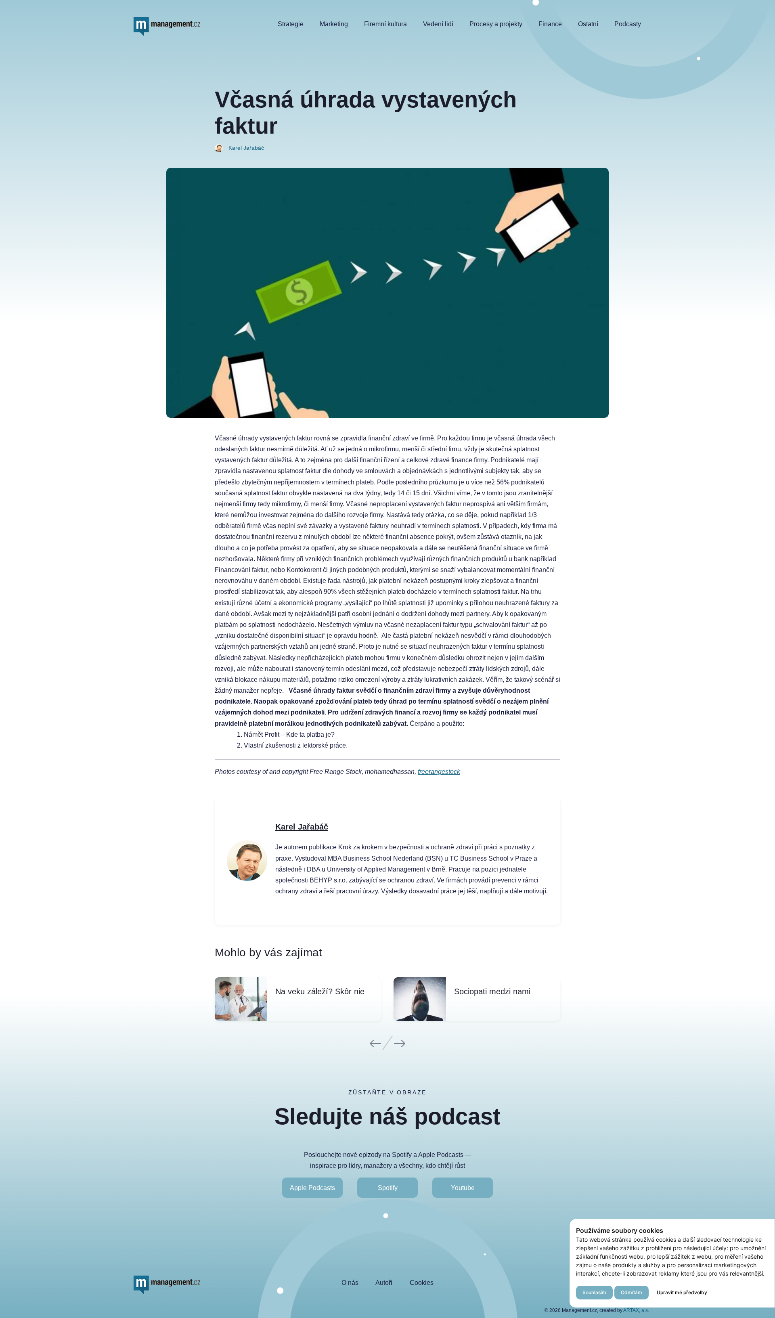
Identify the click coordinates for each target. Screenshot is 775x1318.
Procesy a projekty (495, 24)
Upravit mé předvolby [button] (682, 1292)
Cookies (422, 1282)
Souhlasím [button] (594, 1292)
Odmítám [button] (631, 1292)
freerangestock (439, 771)
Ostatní (588, 24)
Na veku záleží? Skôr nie (319, 991)
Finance (550, 24)
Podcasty (627, 24)
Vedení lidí (438, 24)
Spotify (388, 1187)
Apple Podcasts (312, 1187)
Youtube (463, 1187)
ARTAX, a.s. (636, 1310)
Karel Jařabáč (301, 826)
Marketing (334, 24)
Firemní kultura (385, 24)
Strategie (291, 24)
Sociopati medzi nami (492, 991)
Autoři (383, 1282)
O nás (349, 1282)
